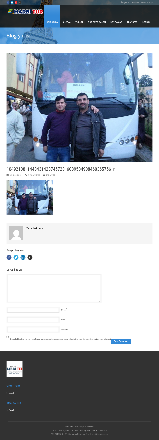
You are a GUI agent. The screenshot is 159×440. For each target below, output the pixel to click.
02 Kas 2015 (16, 175)
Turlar (79, 22)
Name (63, 310)
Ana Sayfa (52, 22)
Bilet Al (66, 22)
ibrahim (50, 175)
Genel (11, 393)
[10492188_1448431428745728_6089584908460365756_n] (79, 107)
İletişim (146, 22)
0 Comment (34, 175)
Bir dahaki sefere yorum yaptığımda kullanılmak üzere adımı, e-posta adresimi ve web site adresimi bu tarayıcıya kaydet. (60, 339)
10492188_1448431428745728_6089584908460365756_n (61, 169)
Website (64, 329)
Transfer (132, 22)
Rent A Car (116, 22)
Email (63, 320)
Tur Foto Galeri (97, 22)
